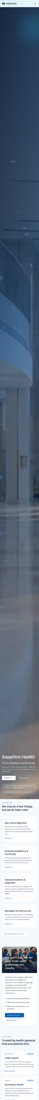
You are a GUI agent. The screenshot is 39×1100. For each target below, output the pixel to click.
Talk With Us (9, 778)
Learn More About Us (14, 1015)
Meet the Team (13, 1020)
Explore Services (25, 778)
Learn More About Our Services (14, 934)
